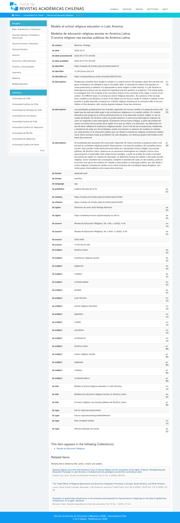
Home (17, 15)
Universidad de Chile (21, 98)
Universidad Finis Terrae (33, 15)
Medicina (16, 78)
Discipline (127, 9)
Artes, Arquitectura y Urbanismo (26, 29)
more (42, 150)
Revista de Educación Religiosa (60, 15)
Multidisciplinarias (20, 83)
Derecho (16, 55)
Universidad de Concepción (24, 115)
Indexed (139, 9)
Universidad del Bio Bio (22, 133)
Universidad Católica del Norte (25, 144)
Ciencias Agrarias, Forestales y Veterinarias (26, 36)
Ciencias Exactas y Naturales (25, 43)
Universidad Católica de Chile (25, 104)
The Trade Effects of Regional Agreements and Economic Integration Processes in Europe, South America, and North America (109, 483)
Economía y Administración (24, 60)
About (165, 9)
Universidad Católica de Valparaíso (27, 127)
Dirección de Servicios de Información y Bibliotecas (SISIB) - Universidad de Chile (90, 516)
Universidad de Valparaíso (23, 138)
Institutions (152, 9)
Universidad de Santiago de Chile (27, 109)
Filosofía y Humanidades (23, 66)
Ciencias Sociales (20, 49)
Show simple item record (62, 21)
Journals (114, 9)
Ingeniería (16, 72)
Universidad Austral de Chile (24, 121)
